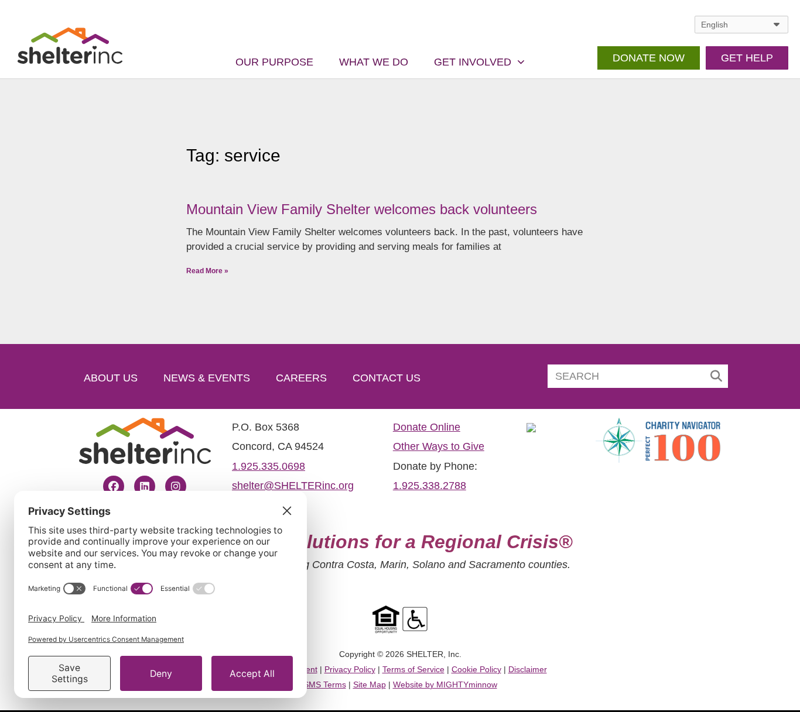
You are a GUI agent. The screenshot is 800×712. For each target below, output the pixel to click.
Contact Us (386, 378)
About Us (111, 378)
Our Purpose (274, 62)
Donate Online (426, 427)
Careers (301, 378)
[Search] (716, 376)
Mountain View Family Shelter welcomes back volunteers (361, 209)
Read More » (207, 271)
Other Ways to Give (438, 446)
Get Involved (472, 62)
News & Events (206, 378)
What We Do (373, 62)
